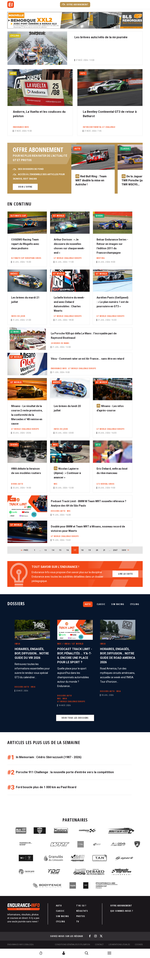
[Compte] (63, 953)
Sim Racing (117, 604)
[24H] (41, 953)
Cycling (134, 604)
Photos (80, 916)
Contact (99, 945)
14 (54, 550)
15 (61, 550)
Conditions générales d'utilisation (72, 945)
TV (77, 921)
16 (69, 550)
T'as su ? (81, 905)
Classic (101, 604)
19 (91, 550)
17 (76, 550)
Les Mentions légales (119, 945)
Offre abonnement (77, 4)
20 (98, 550)
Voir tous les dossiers (75, 717)
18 (83, 550)
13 (47, 550)
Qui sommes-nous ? (121, 910)
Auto (88, 604)
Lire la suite (125, 573)
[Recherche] (86, 953)
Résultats (82, 910)
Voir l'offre (25, 186)
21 (105, 550)
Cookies (139, 945)
